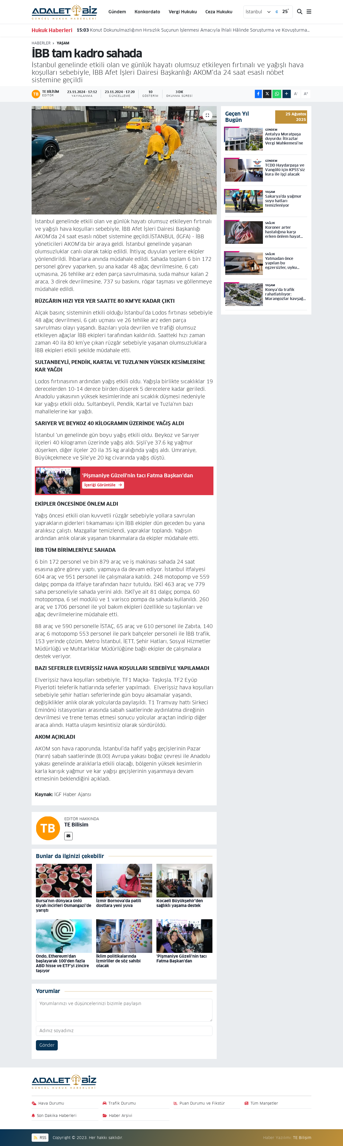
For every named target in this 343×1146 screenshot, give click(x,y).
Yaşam (63, 43)
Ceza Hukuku (218, 12)
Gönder (46, 1045)
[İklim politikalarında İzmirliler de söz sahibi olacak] (124, 936)
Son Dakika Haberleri (57, 1115)
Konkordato (147, 12)
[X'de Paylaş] (267, 94)
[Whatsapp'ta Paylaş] (276, 94)
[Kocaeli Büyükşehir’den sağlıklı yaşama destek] (184, 880)
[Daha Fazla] (286, 94)
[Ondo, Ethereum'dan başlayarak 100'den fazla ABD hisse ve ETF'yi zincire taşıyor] (64, 936)
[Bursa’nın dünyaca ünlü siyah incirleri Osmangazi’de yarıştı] (64, 880)
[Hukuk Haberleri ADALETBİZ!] (64, 11)
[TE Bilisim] (48, 828)
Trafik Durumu (122, 1103)
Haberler (41, 43)
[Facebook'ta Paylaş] (258, 94)
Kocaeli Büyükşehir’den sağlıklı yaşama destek (179, 903)
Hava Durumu (51, 1103)
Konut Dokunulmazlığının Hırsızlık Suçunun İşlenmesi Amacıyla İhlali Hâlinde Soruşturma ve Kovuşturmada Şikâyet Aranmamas (194, 30)
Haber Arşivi (120, 1115)
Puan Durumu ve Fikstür (202, 1103)
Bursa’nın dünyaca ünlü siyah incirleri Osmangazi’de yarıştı (63, 905)
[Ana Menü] (306, 12)
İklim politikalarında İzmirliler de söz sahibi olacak (118, 961)
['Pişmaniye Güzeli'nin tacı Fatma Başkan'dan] (184, 936)
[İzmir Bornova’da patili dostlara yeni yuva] (124, 880)
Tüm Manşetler (264, 1103)
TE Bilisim (76, 824)
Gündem (117, 12)
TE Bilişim (302, 1137)
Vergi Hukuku (183, 12)
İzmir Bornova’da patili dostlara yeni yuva (118, 903)
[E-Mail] (68, 836)
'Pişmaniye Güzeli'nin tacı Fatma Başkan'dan (181, 959)
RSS (42, 1137)
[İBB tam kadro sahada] (124, 160)
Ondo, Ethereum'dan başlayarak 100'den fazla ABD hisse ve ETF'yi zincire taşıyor (62, 963)
